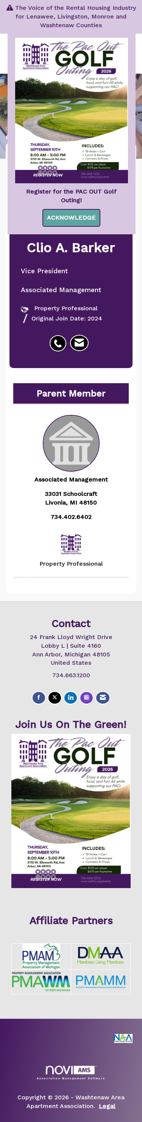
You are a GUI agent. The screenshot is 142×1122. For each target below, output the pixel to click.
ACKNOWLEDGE (71, 217)
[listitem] (60, 339)
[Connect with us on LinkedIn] (71, 697)
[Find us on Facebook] (39, 697)
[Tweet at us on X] (55, 697)
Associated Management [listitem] (71, 479)
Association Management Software (71, 1078)
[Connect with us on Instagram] (87, 697)
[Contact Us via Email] (102, 697)
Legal (107, 1106)
